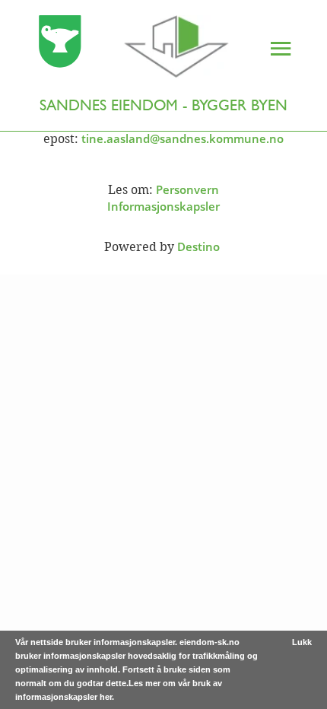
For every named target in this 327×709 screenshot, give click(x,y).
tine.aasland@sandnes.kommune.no (182, 138)
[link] (118, 49)
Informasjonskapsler (163, 206)
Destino (198, 246)
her (106, 696)
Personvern (187, 189)
